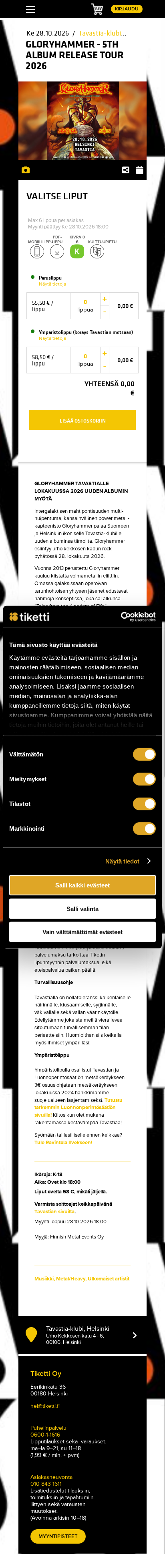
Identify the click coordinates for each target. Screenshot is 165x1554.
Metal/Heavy (70, 1279)
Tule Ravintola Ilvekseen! (63, 1142)
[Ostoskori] (97, 9)
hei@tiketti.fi (45, 1406)
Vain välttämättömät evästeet (82, 932)
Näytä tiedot (122, 860)
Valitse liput (57, 197)
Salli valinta (82, 908)
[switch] (144, 779)
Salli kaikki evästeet (82, 885)
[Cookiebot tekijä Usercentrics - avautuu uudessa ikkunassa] (121, 616)
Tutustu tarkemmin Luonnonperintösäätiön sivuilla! (78, 1108)
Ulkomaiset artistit (108, 1279)
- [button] (105, 312)
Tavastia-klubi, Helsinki (113, 33)
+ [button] (104, 299)
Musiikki (44, 1279)
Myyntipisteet (58, 1536)
